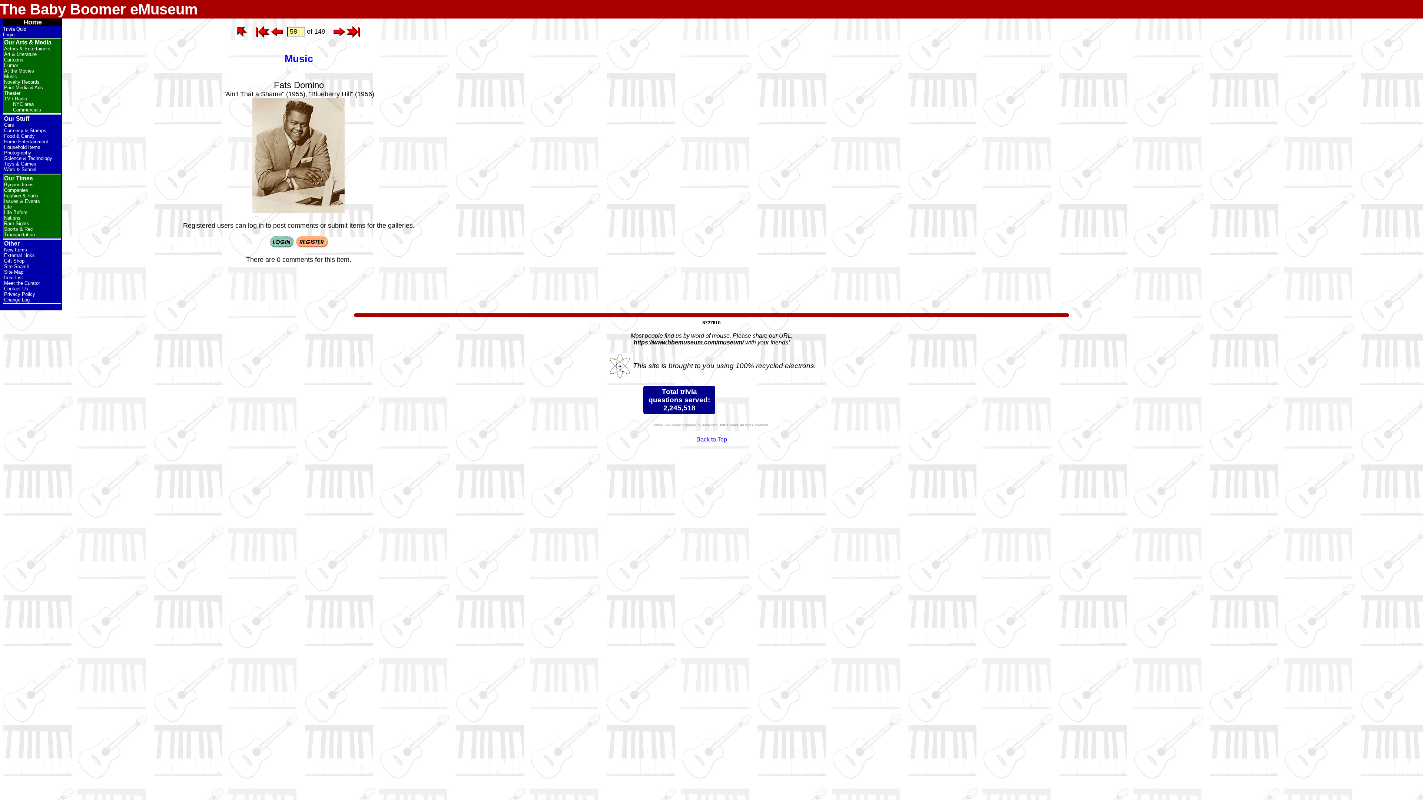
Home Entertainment (26, 141)
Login (8, 34)
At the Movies (19, 71)
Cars (9, 125)
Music (10, 76)
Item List (13, 277)
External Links (19, 255)
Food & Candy (19, 136)
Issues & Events (22, 201)
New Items (15, 250)
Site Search (16, 266)
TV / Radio (15, 98)
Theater (12, 93)
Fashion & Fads (21, 196)
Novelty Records (22, 82)
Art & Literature (20, 54)
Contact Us (16, 288)
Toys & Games (20, 164)
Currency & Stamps (25, 130)
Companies (16, 190)
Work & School (20, 169)
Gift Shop (14, 261)
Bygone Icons (19, 184)
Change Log (17, 300)
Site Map (13, 272)
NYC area (23, 104)
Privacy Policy (19, 294)
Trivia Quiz (14, 29)
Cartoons (13, 60)
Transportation (19, 234)
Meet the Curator (22, 283)
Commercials (27, 110)
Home (32, 22)
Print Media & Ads (23, 87)
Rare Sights (16, 223)
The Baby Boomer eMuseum (99, 9)
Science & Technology (28, 158)
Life (8, 207)
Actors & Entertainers (27, 48)
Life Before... (18, 212)
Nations (12, 218)
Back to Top (711, 439)
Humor (11, 65)
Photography (17, 153)
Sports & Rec (18, 229)
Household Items (22, 147)
